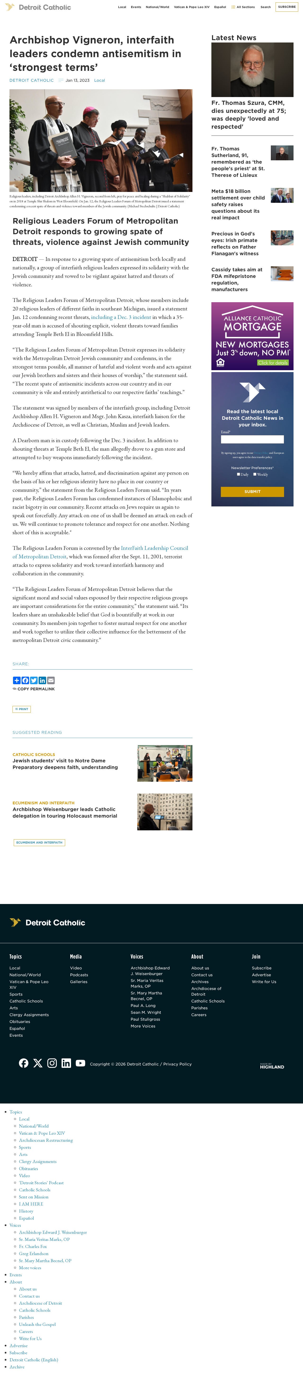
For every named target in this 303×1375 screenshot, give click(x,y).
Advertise (261, 975)
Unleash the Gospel (37, 1324)
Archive (16, 1367)
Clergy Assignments (29, 1015)
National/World (157, 7)
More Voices (143, 1026)
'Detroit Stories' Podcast (41, 1183)
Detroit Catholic (31, 80)
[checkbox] (252, 474)
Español (220, 7)
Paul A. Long (143, 1005)
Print (23, 709)
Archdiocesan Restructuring (46, 1140)
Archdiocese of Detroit (206, 991)
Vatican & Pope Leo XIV (191, 7)
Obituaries (19, 1021)
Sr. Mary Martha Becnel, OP (146, 996)
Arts (13, 1008)
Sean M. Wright (146, 1012)
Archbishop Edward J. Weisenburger (150, 971)
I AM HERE (31, 1204)
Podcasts (79, 975)
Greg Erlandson (34, 1253)
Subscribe (287, 6)
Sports (15, 994)
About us (200, 968)
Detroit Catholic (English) (33, 1360)
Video (76, 968)
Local (122, 7)
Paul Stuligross (145, 1019)
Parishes (199, 1008)
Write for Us (264, 982)
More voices (30, 1268)
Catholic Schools (26, 1001)
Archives (200, 982)
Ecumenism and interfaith (39, 842)
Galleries (78, 982)
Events (136, 7)
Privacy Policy (261, 453)
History (26, 1211)
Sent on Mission (34, 1197)
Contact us (202, 975)
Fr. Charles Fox (33, 1246)
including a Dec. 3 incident (121, 317)
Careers (198, 1015)
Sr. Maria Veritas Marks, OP (147, 983)
